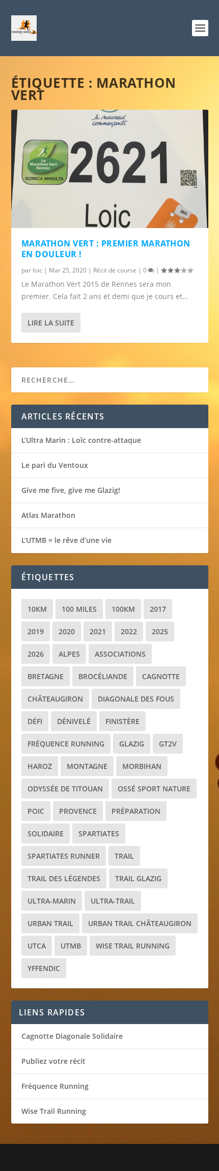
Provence (78, 811)
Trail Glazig (138, 878)
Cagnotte (161, 676)
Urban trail (50, 923)
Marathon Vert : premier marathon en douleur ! (105, 249)
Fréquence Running (66, 744)
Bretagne (46, 676)
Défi (35, 721)
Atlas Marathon (48, 515)
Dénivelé (74, 721)
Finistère (122, 721)
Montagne (87, 766)
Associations (120, 654)
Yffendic (44, 968)
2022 (129, 631)
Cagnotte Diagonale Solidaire (72, 1036)
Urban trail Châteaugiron (139, 923)
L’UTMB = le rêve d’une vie (66, 540)
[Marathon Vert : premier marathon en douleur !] (109, 169)
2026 (36, 654)
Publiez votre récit (53, 1061)
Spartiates (98, 833)
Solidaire (46, 833)
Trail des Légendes (64, 878)
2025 (160, 631)
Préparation (136, 811)
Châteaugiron (55, 699)
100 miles (79, 609)
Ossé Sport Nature (154, 788)
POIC (36, 811)
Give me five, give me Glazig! (70, 490)
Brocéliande (102, 676)
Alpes (69, 654)
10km (37, 609)
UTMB (71, 946)
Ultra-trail (113, 901)
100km (123, 609)
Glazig (131, 744)
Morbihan (141, 766)
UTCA (37, 946)
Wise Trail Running (133, 946)
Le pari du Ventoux (54, 465)
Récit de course (114, 270)
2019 (36, 631)
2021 (98, 631)
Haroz (40, 766)
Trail (124, 856)
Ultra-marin (52, 901)
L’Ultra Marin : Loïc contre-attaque (81, 440)
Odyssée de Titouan (65, 788)
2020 (67, 631)
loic (37, 270)
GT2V (168, 744)
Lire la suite (51, 323)
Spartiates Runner (64, 856)
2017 (158, 609)
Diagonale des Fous (136, 699)
